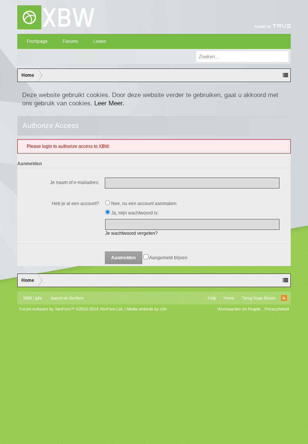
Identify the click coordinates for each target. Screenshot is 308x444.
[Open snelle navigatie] (285, 75)
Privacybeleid (276, 309)
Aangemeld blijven (167, 257)
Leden (99, 41)
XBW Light (32, 298)
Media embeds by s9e (147, 309)
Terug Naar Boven (258, 298)
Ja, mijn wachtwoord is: (134, 213)
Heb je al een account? (75, 203)
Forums (70, 41)
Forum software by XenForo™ (71, 309)
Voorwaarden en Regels (239, 309)
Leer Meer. (109, 103)
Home (228, 298)
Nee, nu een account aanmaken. (144, 203)
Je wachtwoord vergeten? (131, 233)
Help (212, 298)
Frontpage (37, 41)
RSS (284, 298)
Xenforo (76, 298)
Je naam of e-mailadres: (74, 182)
